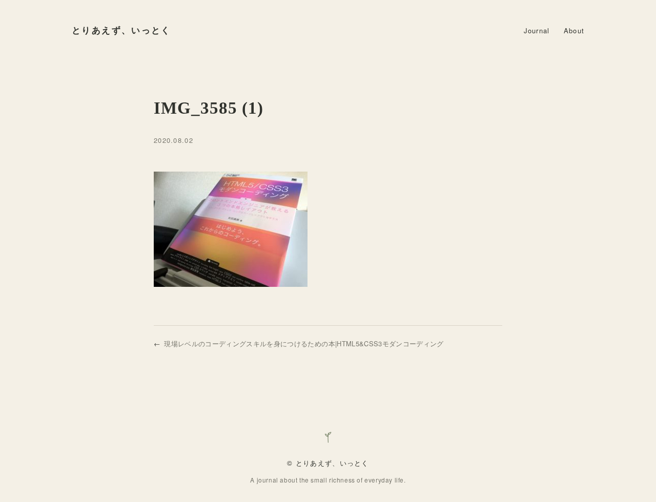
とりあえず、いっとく (121, 30)
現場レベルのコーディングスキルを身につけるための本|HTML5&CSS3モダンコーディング (303, 343)
